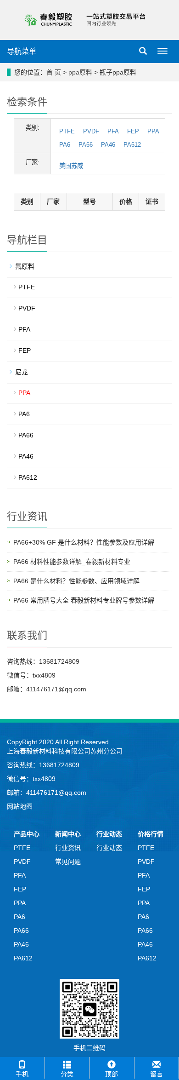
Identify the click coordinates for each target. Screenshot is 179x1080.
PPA (153, 131)
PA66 (85, 144)
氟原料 (24, 266)
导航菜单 (21, 51)
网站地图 (20, 806)
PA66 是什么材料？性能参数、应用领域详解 (76, 581)
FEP (133, 131)
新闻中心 (68, 834)
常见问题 (68, 861)
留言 (156, 1074)
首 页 (53, 72)
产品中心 (26, 834)
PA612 (132, 144)
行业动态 (109, 834)
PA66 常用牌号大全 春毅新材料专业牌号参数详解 (83, 600)
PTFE (67, 131)
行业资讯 (68, 847)
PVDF (91, 131)
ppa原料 (80, 72)
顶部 (111, 1074)
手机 (22, 1074)
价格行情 (150, 834)
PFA (113, 131)
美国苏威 (71, 165)
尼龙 (21, 372)
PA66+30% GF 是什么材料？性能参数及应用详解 (83, 542)
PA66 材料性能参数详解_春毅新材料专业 (71, 561)
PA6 (64, 144)
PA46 (108, 144)
